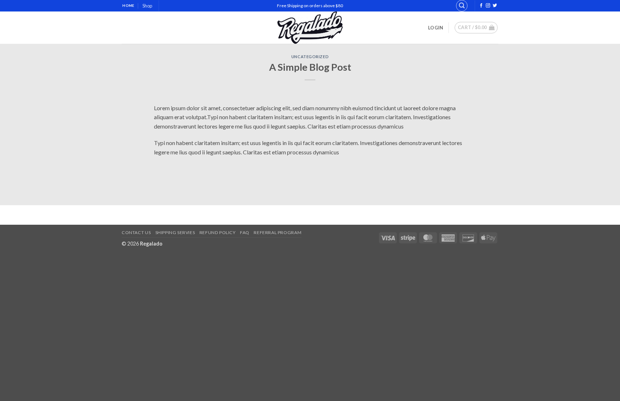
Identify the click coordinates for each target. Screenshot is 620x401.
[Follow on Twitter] (495, 5)
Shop (147, 6)
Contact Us (136, 232)
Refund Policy (217, 232)
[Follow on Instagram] (488, 5)
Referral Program (277, 232)
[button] (462, 5)
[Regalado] (310, 27)
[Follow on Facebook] (481, 5)
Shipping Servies (175, 232)
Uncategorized (310, 56)
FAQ (244, 232)
